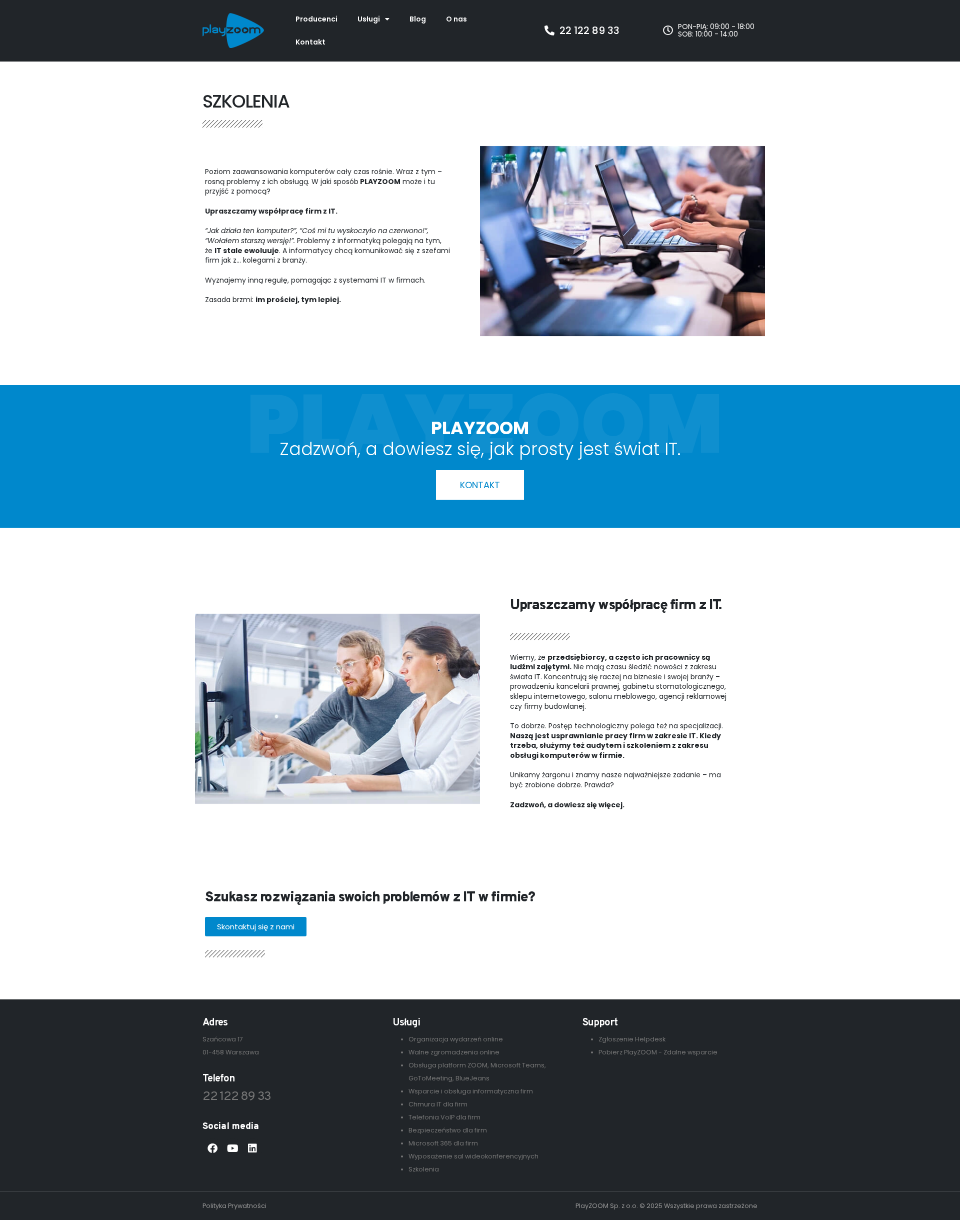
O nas (456, 19)
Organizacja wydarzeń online (455, 1039)
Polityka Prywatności (234, 1205)
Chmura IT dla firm (438, 1104)
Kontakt (311, 42)
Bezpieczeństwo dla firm (447, 1130)
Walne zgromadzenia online (454, 1052)
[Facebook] (212, 1148)
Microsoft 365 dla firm (443, 1143)
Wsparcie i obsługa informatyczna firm (470, 1091)
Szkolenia (423, 1169)
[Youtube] (232, 1148)
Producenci (317, 19)
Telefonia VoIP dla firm (444, 1117)
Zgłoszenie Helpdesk (632, 1039)
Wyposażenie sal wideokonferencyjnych (473, 1156)
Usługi (369, 19)
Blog (418, 19)
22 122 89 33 (236, 1097)
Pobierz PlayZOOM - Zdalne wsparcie (658, 1052)
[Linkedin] (252, 1148)
